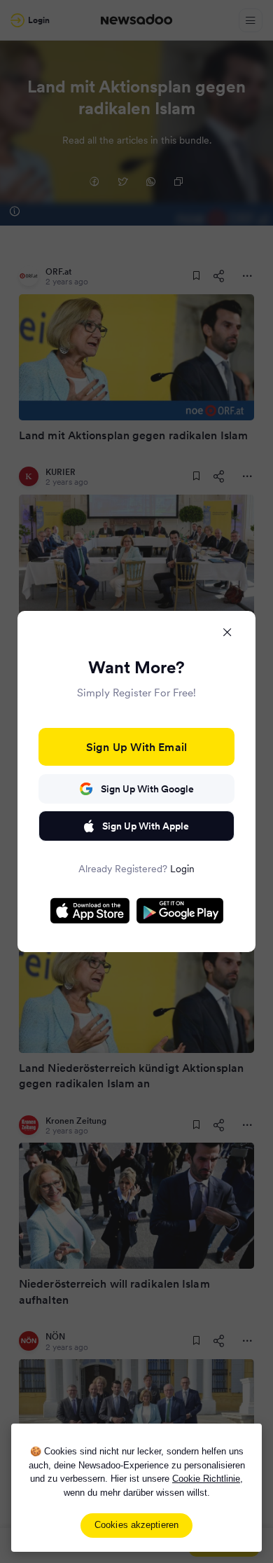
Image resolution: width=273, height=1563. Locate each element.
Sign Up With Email (136, 747)
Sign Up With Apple (145, 826)
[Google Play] (180, 910)
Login (182, 868)
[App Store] (90, 910)
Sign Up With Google (147, 789)
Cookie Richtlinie (206, 1478)
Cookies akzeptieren (136, 1525)
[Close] (227, 631)
